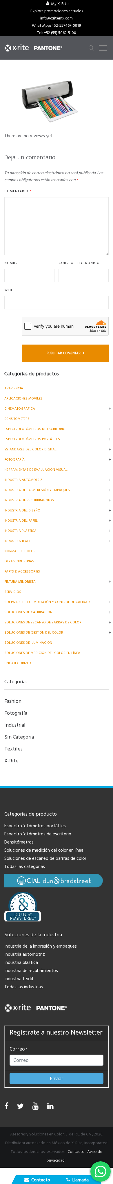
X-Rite (11, 760)
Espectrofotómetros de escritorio (34, 429)
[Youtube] (35, 1107)
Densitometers (17, 418)
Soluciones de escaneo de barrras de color (45, 858)
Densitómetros (19, 842)
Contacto (76, 1152)
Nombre (12, 263)
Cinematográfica (19, 408)
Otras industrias (19, 561)
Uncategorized (17, 663)
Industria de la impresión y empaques (37, 490)
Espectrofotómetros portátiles (32, 439)
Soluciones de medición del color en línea (42, 652)
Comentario (17, 191)
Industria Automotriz (23, 479)
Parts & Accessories (22, 571)
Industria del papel (21, 520)
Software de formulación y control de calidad (47, 602)
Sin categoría (19, 737)
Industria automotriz (24, 954)
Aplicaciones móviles (23, 398)
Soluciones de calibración (28, 612)
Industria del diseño (22, 510)
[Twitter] (20, 1107)
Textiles (13, 749)
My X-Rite (60, 4)
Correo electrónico (79, 263)
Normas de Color (20, 551)
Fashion (12, 701)
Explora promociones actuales (56, 11)
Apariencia (13, 388)
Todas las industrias (23, 987)
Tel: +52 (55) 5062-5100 (56, 33)
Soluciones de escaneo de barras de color (42, 622)
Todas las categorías (24, 866)
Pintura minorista (20, 581)
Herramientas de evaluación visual (36, 469)
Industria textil (17, 540)
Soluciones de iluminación (28, 642)
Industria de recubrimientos (29, 500)
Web (8, 290)
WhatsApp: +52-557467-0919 (56, 25)
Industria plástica (20, 530)
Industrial (14, 725)
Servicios (12, 591)
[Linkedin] (50, 1107)
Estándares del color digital (30, 449)
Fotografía (14, 459)
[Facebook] (6, 1106)
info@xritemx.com (56, 18)
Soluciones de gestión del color (33, 632)
